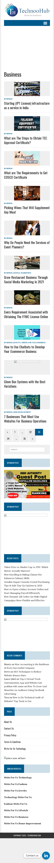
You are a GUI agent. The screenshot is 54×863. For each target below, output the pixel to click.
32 (30, 432)
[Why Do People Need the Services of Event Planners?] (27, 233)
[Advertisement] (27, 48)
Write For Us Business (16, 817)
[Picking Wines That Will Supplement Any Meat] (27, 198)
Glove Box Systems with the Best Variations (24, 384)
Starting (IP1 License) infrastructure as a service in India (27, 105)
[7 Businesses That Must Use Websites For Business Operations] (27, 407)
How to (17, 342)
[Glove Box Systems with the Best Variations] (27, 372)
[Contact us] (46, 855)
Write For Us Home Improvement (22, 823)
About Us (8, 722)
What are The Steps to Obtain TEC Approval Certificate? (25, 140)
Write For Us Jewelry (15, 790)
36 (24, 438)
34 (8, 438)
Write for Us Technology (15, 748)
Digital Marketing (22, 273)
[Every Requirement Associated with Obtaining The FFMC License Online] (27, 303)
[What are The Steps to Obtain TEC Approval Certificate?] (27, 128)
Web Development (22, 412)
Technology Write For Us (18, 797)
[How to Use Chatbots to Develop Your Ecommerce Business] (27, 337)
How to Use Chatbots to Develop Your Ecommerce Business (24, 349)
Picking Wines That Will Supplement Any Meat (27, 210)
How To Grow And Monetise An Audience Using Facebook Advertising (25, 690)
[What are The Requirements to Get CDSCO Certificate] (27, 163)
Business (8, 99)
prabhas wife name (14, 686)
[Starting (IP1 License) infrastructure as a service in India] (27, 94)
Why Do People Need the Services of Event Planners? (27, 244)
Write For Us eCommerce (34, 342)
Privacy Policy (10, 735)
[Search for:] (27, 449)
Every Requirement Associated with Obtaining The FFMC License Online (26, 314)
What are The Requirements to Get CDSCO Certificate (26, 175)
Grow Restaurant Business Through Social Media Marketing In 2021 (26, 279)
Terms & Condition (12, 742)
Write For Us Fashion (15, 784)
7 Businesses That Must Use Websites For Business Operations (25, 419)
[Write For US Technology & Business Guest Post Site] (27, 10)
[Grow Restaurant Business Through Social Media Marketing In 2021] (27, 268)
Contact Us (9, 728)
